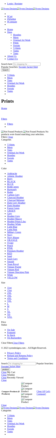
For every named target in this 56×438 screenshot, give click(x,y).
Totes (15, 53)
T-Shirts (17, 48)
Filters (4, 119)
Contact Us (12, 59)
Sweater (23, 67)
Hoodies (17, 35)
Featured (11, 332)
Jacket (30, 67)
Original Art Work (21, 40)
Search (5, 70)
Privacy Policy (14, 353)
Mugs (16, 37)
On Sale (11, 330)
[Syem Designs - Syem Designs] (25, 8)
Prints (16, 43)
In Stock (11, 335)
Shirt (35, 67)
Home (10, 29)
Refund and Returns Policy (20, 355)
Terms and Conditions (17, 358)
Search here (7, 64)
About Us (11, 56)
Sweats (16, 45)
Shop (9, 32)
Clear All (41, 391)
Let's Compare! (43, 392)
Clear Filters (18, 343)
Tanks (16, 51)
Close (10, 137)
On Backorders (14, 338)
